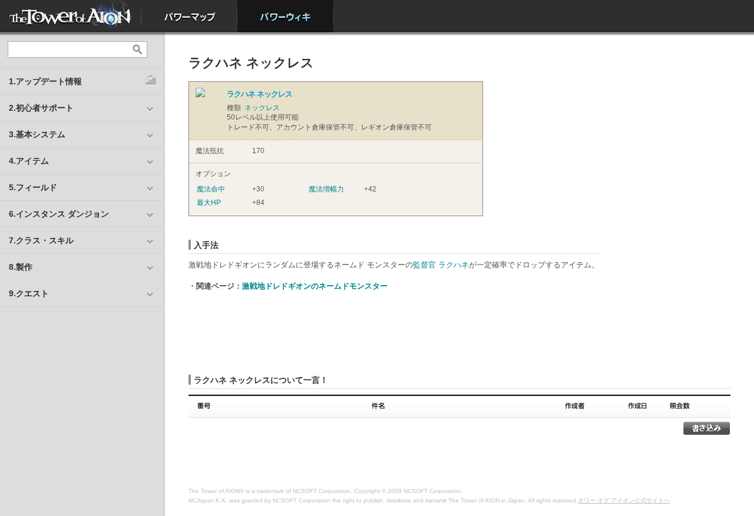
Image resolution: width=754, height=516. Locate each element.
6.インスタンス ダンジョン (59, 214)
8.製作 (20, 267)
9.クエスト (29, 293)
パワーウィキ (285, 16)
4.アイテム (29, 161)
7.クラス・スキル (41, 240)
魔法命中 (211, 189)
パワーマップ (189, 16)
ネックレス (262, 108)
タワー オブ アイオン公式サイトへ (624, 500)
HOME (70, 16)
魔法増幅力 (326, 189)
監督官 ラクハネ (441, 264)
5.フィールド (33, 187)
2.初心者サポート (41, 108)
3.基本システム (37, 134)
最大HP (209, 203)
